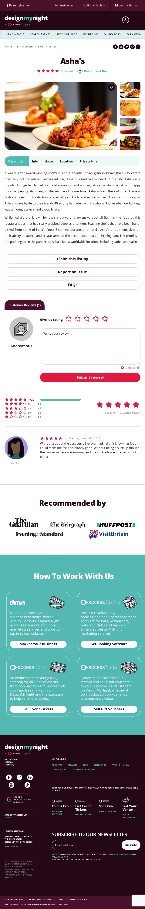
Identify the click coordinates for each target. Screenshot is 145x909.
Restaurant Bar (95, 71)
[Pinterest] (30, 777)
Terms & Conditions (14, 899)
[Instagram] (19, 777)
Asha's (53, 46)
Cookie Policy (59, 769)
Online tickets (83, 814)
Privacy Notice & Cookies (41, 899)
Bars (40, 46)
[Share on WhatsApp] (132, 46)
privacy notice (60, 857)
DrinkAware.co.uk (15, 846)
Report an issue (72, 271)
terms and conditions (118, 854)
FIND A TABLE (15, 34)
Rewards (72, 765)
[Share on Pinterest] (126, 46)
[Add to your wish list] (111, 87)
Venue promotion (129, 816)
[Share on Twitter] (121, 46)
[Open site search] (126, 19)
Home (8, 46)
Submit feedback (78, 899)
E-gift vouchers (107, 811)
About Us (57, 765)
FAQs (72, 284)
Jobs (85, 765)
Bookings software (57, 812)
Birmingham (25, 46)
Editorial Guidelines (84, 769)
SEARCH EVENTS (40, 34)
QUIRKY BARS (112, 34)
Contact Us (100, 765)
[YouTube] (11, 785)
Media (126, 765)
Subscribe (131, 845)
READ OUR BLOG (66, 34)
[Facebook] (9, 777)
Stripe (8, 817)
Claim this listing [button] (72, 258)
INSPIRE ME (90, 34)
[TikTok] (27, 785)
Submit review (90, 377)
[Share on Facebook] (115, 46)
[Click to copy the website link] (138, 46)
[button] (55, 71)
